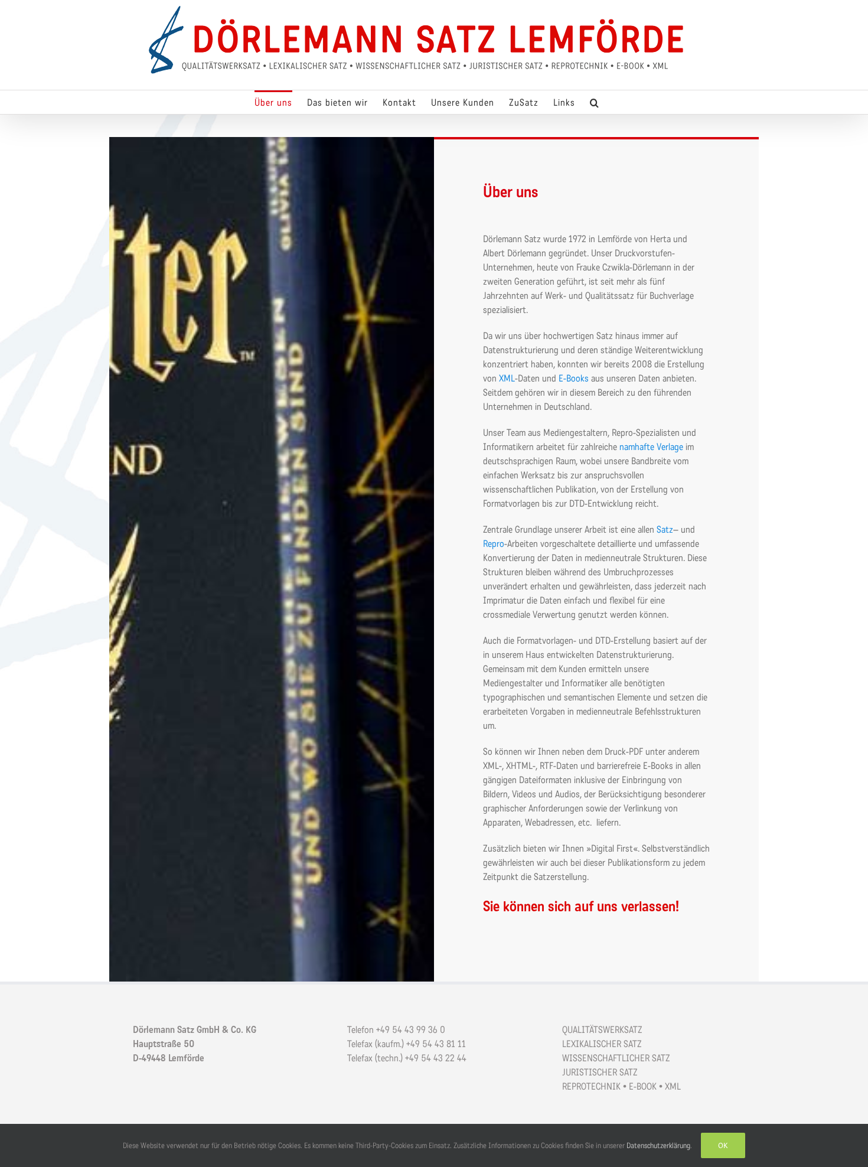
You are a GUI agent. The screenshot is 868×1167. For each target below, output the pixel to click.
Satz (665, 529)
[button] (594, 102)
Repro (493, 543)
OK (723, 1145)
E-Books (574, 378)
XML (507, 378)
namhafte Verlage (652, 446)
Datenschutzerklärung (658, 1145)
